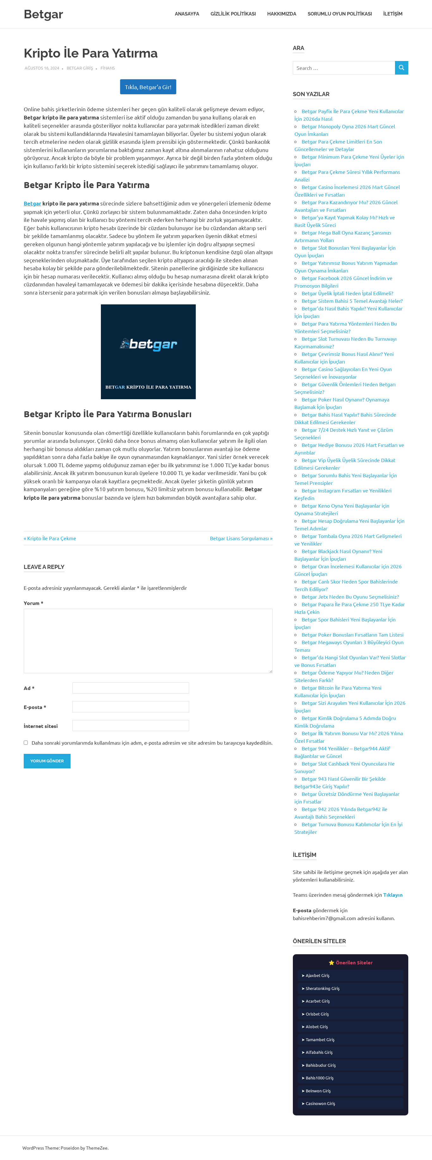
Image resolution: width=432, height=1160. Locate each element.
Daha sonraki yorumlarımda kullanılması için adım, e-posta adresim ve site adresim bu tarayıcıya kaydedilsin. (152, 742)
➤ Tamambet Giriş (318, 1039)
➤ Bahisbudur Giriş (318, 1065)
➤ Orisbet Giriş (315, 1014)
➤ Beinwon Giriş (316, 1090)
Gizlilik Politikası (233, 14)
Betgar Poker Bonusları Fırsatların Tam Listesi (353, 634)
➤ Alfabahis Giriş (317, 1052)
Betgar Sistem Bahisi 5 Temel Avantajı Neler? (352, 300)
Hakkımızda (281, 14)
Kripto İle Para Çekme (51, 538)
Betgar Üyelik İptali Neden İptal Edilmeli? (347, 293)
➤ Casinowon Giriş (318, 1103)
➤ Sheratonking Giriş (320, 988)
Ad (29, 688)
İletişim (393, 14)
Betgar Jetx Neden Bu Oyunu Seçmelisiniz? (350, 596)
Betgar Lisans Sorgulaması (239, 538)
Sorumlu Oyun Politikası (340, 14)
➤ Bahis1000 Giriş (317, 1077)
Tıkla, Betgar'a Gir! (148, 86)
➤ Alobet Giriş (314, 1026)
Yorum (33, 603)
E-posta (35, 707)
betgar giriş (80, 67)
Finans (108, 67)
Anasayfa (187, 14)
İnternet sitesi (41, 726)
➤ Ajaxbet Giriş (315, 975)
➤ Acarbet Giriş (315, 1001)
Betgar (43, 14)
